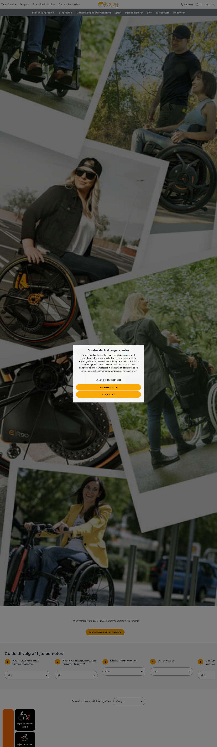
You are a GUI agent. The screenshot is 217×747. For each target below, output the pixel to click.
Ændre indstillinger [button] (108, 380)
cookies (126, 355)
